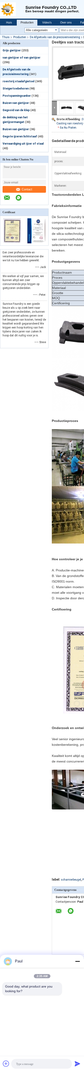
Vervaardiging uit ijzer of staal (23, 143)
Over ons (66, 22)
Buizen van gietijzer (16, 103)
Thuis (6, 37)
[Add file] (6, 1063)
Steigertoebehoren (16, 88)
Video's (47, 22)
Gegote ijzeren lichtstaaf (20, 136)
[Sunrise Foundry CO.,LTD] (12, 9)
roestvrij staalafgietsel (18, 81)
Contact (27, 189)
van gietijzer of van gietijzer (21, 57)
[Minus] (77, 961)
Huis (9, 22)
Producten (27, 22)
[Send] (77, 1063)
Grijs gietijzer (12, 50)
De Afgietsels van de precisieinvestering (55, 37)
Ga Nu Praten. (68, 127)
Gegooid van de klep (16, 110)
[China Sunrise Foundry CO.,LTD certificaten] (12, 242)
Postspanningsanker (17, 95)
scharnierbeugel (71, 879)
